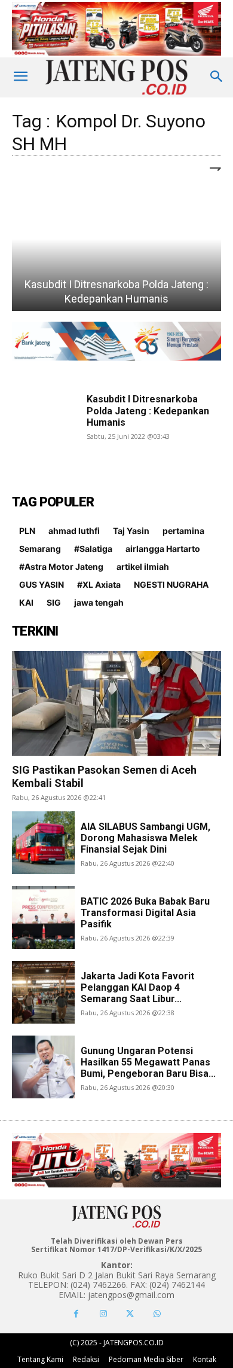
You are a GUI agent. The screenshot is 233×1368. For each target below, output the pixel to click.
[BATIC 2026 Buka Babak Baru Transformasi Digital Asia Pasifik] (43, 917)
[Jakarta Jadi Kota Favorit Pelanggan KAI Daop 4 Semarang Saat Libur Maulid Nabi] (43, 992)
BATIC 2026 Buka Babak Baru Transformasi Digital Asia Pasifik (145, 913)
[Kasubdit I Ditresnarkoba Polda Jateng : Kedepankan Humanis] (116, 239)
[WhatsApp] (156, 1313)
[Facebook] (76, 1313)
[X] (129, 1313)
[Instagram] (103, 1313)
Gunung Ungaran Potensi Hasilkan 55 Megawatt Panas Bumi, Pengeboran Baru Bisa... (148, 1062)
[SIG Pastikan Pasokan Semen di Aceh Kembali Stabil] (116, 703)
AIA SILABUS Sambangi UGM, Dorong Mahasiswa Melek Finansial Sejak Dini (145, 838)
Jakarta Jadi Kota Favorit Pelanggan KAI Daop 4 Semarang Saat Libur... (137, 987)
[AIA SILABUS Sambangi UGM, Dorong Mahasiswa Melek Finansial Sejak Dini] (43, 842)
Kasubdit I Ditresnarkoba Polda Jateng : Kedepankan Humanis (148, 410)
